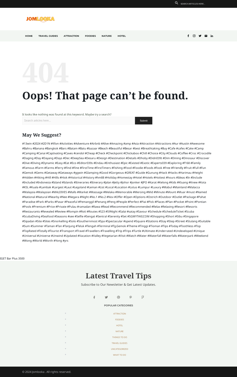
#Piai (143, 202)
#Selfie (79, 216)
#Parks (49, 202)
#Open (128, 197)
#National (28, 197)
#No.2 (102, 197)
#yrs (65, 240)
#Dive (26, 163)
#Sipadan (28, 221)
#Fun (202, 168)
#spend (128, 221)
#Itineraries (81, 182)
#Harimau (185, 173)
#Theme (132, 226)
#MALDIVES (59, 192)
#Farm (39, 168)
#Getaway (50, 173)
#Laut (68, 187)
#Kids (172, 182)
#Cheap (90, 153)
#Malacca (193, 187)
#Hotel (137, 177)
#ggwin (78, 173)
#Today (173, 226)
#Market (82, 192)
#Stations (152, 221)
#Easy (59, 163)
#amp (127, 143)
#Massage (96, 192)
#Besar (127, 148)
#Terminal (103, 226)
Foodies (90, 35)
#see (71, 216)
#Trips (127, 231)
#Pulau (71, 207)
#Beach (103, 148)
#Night (84, 197)
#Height (197, 173)
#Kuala (33, 187)
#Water (142, 236)
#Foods (148, 168)
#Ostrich (152, 197)
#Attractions (163, 143)
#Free (166, 168)
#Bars (63, 148)
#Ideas (180, 177)
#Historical (75, 177)
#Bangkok (51, 148)
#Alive (105, 143)
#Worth (48, 240)
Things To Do (119, 337)
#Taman (49, 226)
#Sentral (101, 216)
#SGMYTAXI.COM (138, 216)
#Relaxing (167, 207)
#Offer (118, 197)
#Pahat (201, 197)
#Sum (26, 226)
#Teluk (80, 226)
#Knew (193, 182)
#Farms (49, 168)
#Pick (150, 202)
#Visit (122, 236)
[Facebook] (188, 36)
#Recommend (119, 207)
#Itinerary (96, 182)
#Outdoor (165, 197)
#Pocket (178, 202)
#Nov (110, 197)
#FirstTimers (102, 168)
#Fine (75, 168)
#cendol (79, 153)
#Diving (35, 163)
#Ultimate (148, 231)
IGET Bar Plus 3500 (12, 258)
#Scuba (189, 211)
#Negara (73, 197)
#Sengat (89, 216)
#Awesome (197, 143)
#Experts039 (158, 163)
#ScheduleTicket (173, 211)
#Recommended (140, 207)
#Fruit (188, 168)
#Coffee (183, 153)
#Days (58, 158)
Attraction (71, 35)
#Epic (124, 163)
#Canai (40, 153)
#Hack (163, 173)
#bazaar (92, 148)
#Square (139, 221)
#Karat (152, 182)
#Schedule (155, 211)
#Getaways (65, 173)
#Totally (42, 231)
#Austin (184, 143)
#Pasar (59, 202)
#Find (67, 168)
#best (136, 148)
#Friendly (177, 168)
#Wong (27, 240)
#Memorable (123, 192)
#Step (171, 221)
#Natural (41, 197)
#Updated (70, 236)
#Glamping (91, 173)
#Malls (72, 192)
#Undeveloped (183, 231)
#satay (131, 211)
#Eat (66, 163)
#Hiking (39, 177)
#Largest (58, 187)
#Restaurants (31, 211)
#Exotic (145, 163)
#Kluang (182, 182)
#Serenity (114, 216)
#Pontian (200, 202)
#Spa (101, 221)
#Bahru (27, 148)
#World (37, 240)
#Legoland (79, 187)
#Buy (163, 148)
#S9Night (111, 211)
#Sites (46, 221)
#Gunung (152, 173)
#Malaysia (28, 192)
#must (190, 192)
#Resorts (191, 207)
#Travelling (107, 231)
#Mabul (167, 187)
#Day (37, 158)
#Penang (100, 202)
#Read (105, 207)
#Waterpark (185, 236)
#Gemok (27, 173)
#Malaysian (43, 192)
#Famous (28, 168)
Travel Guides (48, 35)
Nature (107, 35)
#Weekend (201, 236)
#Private (61, 207)
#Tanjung (69, 226)
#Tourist (53, 231)
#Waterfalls (169, 236)
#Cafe (171, 148)
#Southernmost (87, 221)
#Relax (155, 207)
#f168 (186, 163)
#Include (196, 177)
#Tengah (90, 226)
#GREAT (130, 173)
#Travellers (92, 231)
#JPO (144, 182)
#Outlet (177, 197)
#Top (197, 226)
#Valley (96, 236)
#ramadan (84, 207)
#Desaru (90, 158)
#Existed (133, 163)
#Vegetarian (109, 236)
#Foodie (137, 168)
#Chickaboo (131, 153)
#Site (38, 221)
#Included (28, 182)
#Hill (48, 177)
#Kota (202, 182)
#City (162, 153)
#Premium (39, 207)
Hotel (122, 35)
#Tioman (154, 226)
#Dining (176, 158)
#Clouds (171, 153)
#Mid (149, 192)
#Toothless (186, 226)
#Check (100, 153)
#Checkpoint (114, 153)
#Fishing (117, 168)
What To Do (119, 354)
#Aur (175, 143)
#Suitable (204, 221)
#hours (170, 177)
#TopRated (29, 231)
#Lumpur (144, 187)
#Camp (199, 148)
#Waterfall (154, 236)
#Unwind (57, 236)
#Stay (162, 221)
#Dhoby (142, 158)
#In (188, 177)
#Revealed (47, 211)
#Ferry (59, 168)
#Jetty (116, 182)
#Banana (38, 148)
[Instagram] (194, 36)
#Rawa (95, 207)
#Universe (43, 236)
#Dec (66, 158)
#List (101, 187)
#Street (180, 221)
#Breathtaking (150, 148)
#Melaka (109, 192)
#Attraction (146, 143)
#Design (101, 158)
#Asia (135, 143)
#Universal (29, 236)
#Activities (66, 143)
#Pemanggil (86, 202)
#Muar (181, 192)
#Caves (68, 153)
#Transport (67, 231)
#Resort (179, 207)
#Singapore (190, 216)
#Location (120, 187)
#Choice (153, 153)
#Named (201, 192)
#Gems (39, 173)
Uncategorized (119, 349)
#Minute (159, 192)
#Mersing (139, 192)
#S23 (101, 211)
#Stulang (191, 221)
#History (88, 177)
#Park (40, 202)
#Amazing (116, 143)
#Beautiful (115, 148)
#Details (131, 158)
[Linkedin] (211, 36)
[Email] (206, 36)
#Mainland (180, 187)
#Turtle (136, 231)
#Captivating (54, 153)
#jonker (135, 182)
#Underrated (164, 231)
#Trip (119, 231)
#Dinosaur (189, 158)
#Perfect (133, 202)
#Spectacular (114, 221)
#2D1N (45, 143)
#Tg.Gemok (118, 226)
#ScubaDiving (31, 216)
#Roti (82, 211)
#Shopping (157, 216)
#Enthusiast (112, 163)
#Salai (122, 211)
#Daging (27, 158)
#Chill (143, 153)
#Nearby (53, 197)
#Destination (116, 158)
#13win (27, 143)
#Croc (192, 153)
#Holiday (111, 177)
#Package (189, 197)
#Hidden (27, 177)
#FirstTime (87, 168)
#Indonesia (43, 182)
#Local (109, 187)
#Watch (131, 236)
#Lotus (132, 187)
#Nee (63, 197)
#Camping (29, 153)
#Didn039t (155, 158)
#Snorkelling (59, 221)
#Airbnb (95, 143)
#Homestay (124, 177)
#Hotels (148, 177)
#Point (189, 202)
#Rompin (72, 211)
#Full (195, 168)
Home (29, 35)
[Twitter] (200, 36)
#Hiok (63, 177)
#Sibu (179, 216)
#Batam (72, 148)
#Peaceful (70, 202)
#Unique (199, 231)
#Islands (67, 182)
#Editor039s (85, 163)
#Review (60, 211)
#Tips (164, 226)
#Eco (73, 163)
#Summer (37, 226)
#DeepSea (77, 158)
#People (121, 202)
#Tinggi (143, 226)
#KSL (25, 187)
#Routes (92, 211)
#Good (103, 173)
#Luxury (156, 187)
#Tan (59, 226)
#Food (127, 168)
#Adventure (81, 143)
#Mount (171, 192)
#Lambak (45, 187)
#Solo (72, 221)
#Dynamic (47, 163)
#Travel (80, 231)
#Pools (26, 207)
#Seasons (60, 216)
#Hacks (173, 173)
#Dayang (47, 158)
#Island (56, 182)
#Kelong (162, 182)
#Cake (189, 148)
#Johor (124, 182)
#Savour (141, 211)
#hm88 (99, 177)
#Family (196, 163)
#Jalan (107, 182)
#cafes (180, 148)
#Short (169, 216)
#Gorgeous (116, 173)
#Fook (158, 168)
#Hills (55, 177)
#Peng (111, 202)
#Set (124, 216)
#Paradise (28, 202)
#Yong (58, 240)
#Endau (99, 163)
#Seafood (47, 216)
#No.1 (93, 197)
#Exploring (174, 163)
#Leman (92, 187)
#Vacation (84, 236)
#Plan (169, 202)
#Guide (140, 173)
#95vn (55, 143)
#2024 (36, 143)
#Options (139, 197)
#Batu (82, 148)
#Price (50, 207)
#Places (160, 202)
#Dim (166, 158)
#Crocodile (204, 153)
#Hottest (159, 177)
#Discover (202, 158)
